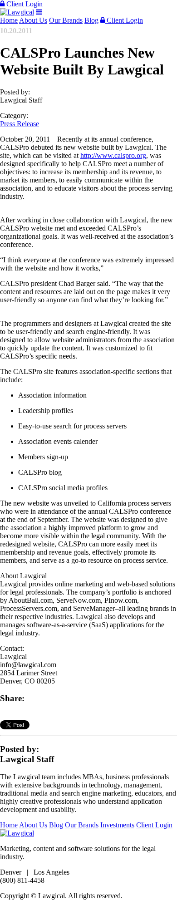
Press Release (19, 124)
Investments (117, 825)
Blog (91, 20)
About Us (33, 20)
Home (9, 20)
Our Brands (66, 20)
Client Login (24, 4)
